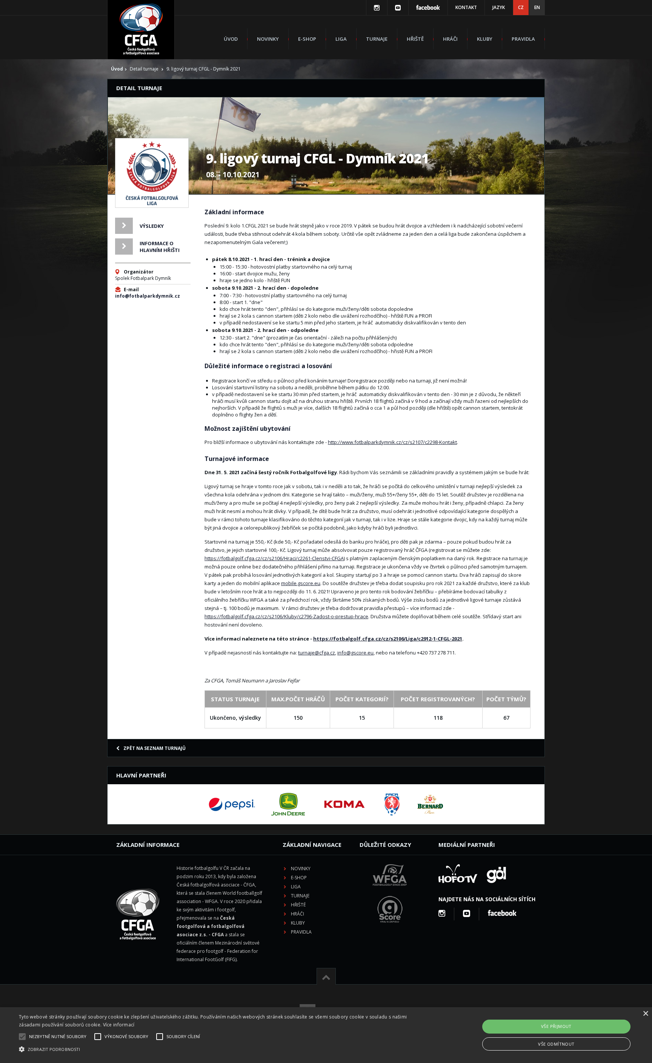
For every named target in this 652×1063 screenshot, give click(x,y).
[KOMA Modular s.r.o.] (344, 804)
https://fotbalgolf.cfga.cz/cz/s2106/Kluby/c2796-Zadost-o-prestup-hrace (286, 616)
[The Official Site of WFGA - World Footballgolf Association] (390, 891)
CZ (521, 7)
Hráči (450, 38)
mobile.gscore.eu (300, 583)
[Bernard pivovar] (430, 804)
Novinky (268, 38)
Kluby (484, 38)
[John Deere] (288, 804)
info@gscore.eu (355, 652)
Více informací (119, 1025)
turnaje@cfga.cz (316, 652)
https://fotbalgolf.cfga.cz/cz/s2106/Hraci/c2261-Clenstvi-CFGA (274, 558)
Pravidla (523, 38)
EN (537, 7)
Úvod (231, 38)
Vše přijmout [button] (556, 1026)
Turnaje (377, 38)
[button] (218, 1049)
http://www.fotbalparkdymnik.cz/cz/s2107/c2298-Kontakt (392, 442)
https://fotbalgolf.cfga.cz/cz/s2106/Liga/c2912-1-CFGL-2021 (387, 638)
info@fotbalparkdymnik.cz (147, 296)
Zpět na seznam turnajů (154, 748)
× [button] (645, 1014)
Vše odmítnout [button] (556, 1044)
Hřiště (415, 38)
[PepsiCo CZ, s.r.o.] (231, 804)
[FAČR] (392, 804)
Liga (341, 38)
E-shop (307, 38)
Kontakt (466, 7)
